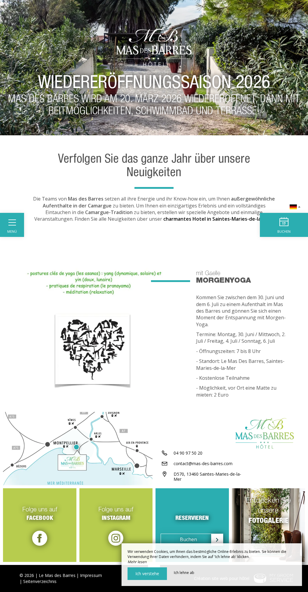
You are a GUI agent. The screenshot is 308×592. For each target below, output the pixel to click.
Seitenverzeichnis (40, 581)
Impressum (91, 575)
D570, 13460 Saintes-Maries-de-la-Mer (207, 476)
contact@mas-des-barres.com (203, 463)
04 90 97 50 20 (188, 453)
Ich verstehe (147, 573)
